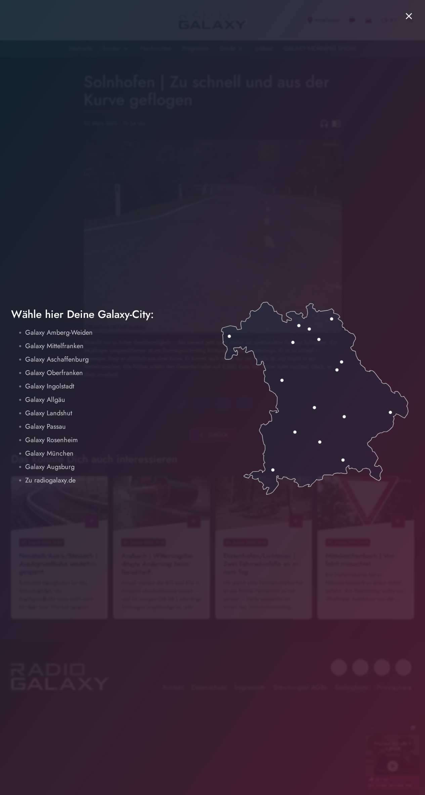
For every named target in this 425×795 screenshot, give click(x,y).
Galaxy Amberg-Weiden (59, 332)
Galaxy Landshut (48, 413)
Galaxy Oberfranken (54, 373)
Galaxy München (49, 453)
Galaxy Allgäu (45, 400)
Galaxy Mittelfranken (54, 346)
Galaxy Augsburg (50, 467)
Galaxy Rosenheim (51, 440)
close (408, 16)
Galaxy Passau (45, 426)
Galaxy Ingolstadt (49, 386)
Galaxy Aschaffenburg (57, 359)
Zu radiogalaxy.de (50, 480)
